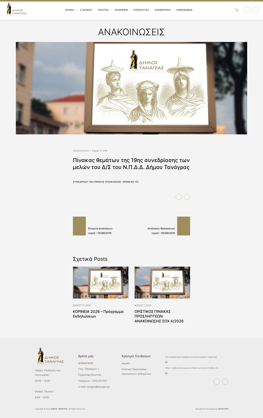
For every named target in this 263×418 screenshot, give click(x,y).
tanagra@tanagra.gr (98, 386)
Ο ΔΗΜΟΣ (86, 9)
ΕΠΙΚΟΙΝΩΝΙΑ (185, 9)
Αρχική (126, 363)
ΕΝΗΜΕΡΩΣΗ (163, 9)
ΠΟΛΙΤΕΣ (103, 9)
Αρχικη (69, 9)
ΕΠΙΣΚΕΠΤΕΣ (141, 9)
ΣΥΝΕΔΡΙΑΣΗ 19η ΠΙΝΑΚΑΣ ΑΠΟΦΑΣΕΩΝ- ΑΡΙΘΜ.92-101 (106, 181)
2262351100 (99, 380)
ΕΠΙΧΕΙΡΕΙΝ (121, 9)
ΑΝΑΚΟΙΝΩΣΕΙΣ (81, 150)
